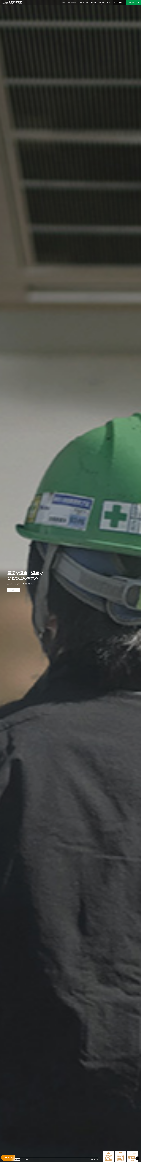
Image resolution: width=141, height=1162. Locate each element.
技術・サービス (84, 3)
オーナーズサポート (119, 3)
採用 (108, 3)
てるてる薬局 (25, 1159)
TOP (63, 3)
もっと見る (93, 1159)
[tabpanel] (70, 581)
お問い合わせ (132, 3)
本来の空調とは (72, 3)
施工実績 (13, 590)
